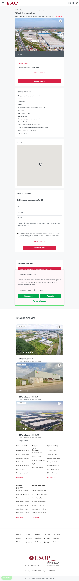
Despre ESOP (20, 534)
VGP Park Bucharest (53, 469)
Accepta (50, 296)
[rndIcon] (59, 327)
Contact (28, 534)
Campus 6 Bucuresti (22, 454)
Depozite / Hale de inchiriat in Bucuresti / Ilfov (33, 10)
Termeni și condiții (58, 534)
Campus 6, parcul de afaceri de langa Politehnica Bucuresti (39, 509)
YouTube (49, 542)
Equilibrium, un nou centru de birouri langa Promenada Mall (39, 505)
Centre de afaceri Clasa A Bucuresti (23, 494)
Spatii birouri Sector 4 (23, 513)
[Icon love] (59, 327)
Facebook (49, 538)
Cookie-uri (41, 290)
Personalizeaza (39, 301)
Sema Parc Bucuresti (22, 458)
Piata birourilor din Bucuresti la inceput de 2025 (39, 490)
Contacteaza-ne (39, 81)
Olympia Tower (36, 456)
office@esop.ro (30, 542)
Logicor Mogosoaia (53, 454)
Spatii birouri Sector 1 (23, 501)
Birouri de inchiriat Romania (23, 490)
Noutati (18, 538)
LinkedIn (49, 535)
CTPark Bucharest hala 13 (29, 435)
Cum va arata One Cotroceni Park (39, 494)
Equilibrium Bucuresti (22, 465)
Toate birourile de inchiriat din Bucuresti (38, 467)
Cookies (56, 538)
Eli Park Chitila (51, 450)
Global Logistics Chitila (53, 465)
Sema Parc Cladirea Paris (38, 460)
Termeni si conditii (25, 290)
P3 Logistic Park (52, 462)
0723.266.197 (30, 538)
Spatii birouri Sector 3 (23, 509)
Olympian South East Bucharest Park (53, 458)
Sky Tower (35, 464)
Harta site (56, 542)
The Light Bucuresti (22, 473)
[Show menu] (3, 3)
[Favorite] (76, 3)
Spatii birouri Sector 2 (23, 505)
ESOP (12, 3)
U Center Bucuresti (22, 462)
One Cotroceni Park (22, 450)
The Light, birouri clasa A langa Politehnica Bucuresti (39, 513)
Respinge (28, 296)
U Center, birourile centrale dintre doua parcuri (39, 501)
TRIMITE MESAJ (39, 248)
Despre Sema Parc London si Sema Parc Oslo (39, 498)
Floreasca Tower (37, 453)
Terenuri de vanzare (22, 498)
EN (69, 3)
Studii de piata (20, 542)
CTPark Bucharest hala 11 (28, 397)
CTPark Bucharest (26, 359)
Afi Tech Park (20, 469)
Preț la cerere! (23, 63)
